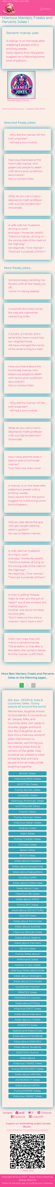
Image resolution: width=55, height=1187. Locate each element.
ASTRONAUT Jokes (27, 1079)
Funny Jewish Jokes (27, 789)
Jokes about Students (27, 1047)
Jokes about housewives (27, 866)
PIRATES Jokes (27, 992)
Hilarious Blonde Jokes (27, 932)
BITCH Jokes (27, 855)
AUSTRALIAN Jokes (27, 806)
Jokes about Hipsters (27, 860)
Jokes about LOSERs (27, 1019)
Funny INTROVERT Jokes (27, 1068)
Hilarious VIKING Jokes (27, 1096)
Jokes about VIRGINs (28, 1074)
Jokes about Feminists (27, 921)
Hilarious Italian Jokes (27, 822)
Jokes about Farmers (27, 943)
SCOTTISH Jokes (27, 784)
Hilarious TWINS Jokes (27, 1063)
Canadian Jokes (28, 795)
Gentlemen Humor (27, 986)
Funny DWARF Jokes (27, 1090)
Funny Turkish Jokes (27, 839)
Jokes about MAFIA (27, 1085)
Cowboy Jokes (28, 877)
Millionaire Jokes (27, 959)
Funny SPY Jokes (27, 904)
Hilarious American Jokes (27, 800)
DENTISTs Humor (27, 1052)
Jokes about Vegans (27, 937)
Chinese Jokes (28, 844)
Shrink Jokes (27, 948)
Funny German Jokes (27, 817)
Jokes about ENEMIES (27, 1041)
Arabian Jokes (27, 828)
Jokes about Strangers (27, 975)
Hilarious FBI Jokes (27, 893)
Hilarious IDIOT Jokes (27, 1008)
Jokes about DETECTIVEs (27, 910)
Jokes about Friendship (27, 1036)
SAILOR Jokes (27, 915)
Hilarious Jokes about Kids (27, 970)
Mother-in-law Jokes (27, 965)
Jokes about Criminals (27, 981)
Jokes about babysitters (28, 872)
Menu (47, 9)
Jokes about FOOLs (27, 1003)
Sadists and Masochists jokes (27, 1031)
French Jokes (27, 811)
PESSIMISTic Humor (27, 997)
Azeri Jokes (27, 833)
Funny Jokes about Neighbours (27, 954)
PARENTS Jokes (27, 1025)
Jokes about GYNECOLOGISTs (27, 1058)
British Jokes (27, 773)
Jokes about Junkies (27, 926)
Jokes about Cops (27, 888)
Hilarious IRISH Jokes (27, 778)
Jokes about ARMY (27, 899)
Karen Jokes (27, 850)
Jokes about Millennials (27, 882)
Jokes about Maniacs (27, 1014)
